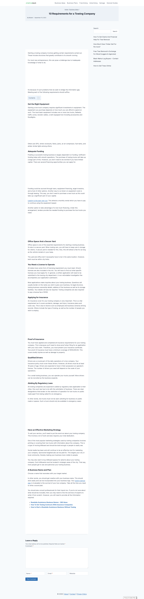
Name (29, 573)
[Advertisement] (56, 38)
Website (72, 573)
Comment (29, 546)
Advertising (93, 3)
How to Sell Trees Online (102, 66)
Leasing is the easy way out (37, 201)
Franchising (83, 3)
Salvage (102, 3)
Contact (72, 594)
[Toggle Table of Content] (37, 98)
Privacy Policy (82, 594)
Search (95, 28)
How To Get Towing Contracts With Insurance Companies (52, 505)
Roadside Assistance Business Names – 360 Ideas (49, 502)
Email (50, 573)
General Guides (112, 3)
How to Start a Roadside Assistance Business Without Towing (53, 507)
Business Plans (72, 3)
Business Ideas (60, 3)
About (66, 594)
